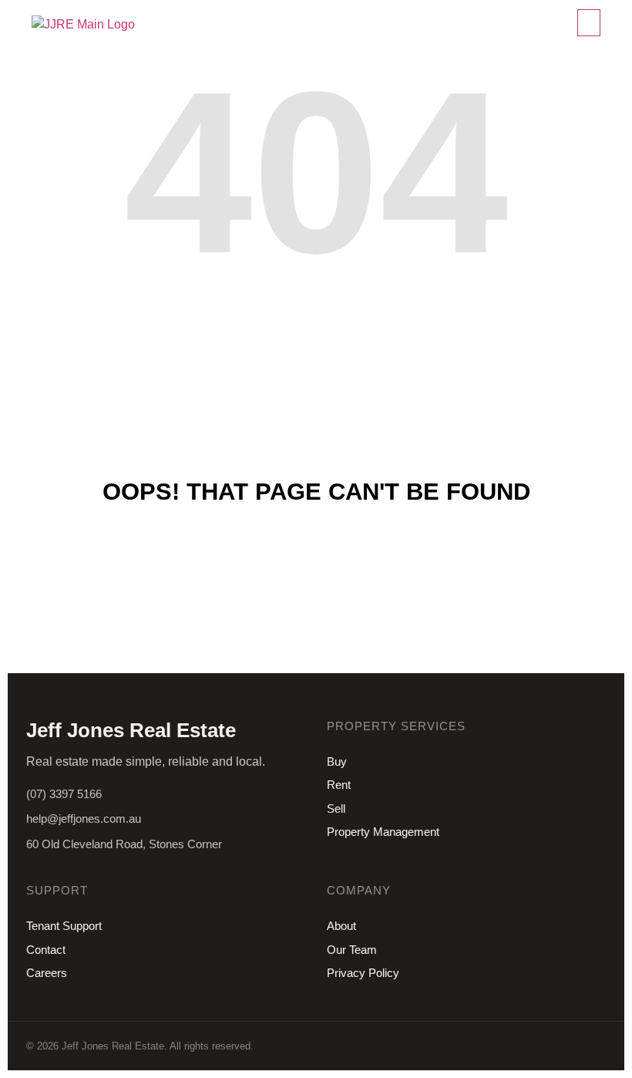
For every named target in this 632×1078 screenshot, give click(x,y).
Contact (46, 949)
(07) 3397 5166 (64, 793)
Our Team (352, 949)
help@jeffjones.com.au (83, 818)
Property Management (383, 831)
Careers (46, 972)
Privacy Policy (363, 972)
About (341, 925)
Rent (339, 784)
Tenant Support (64, 925)
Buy (337, 761)
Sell (336, 808)
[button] (588, 22)
